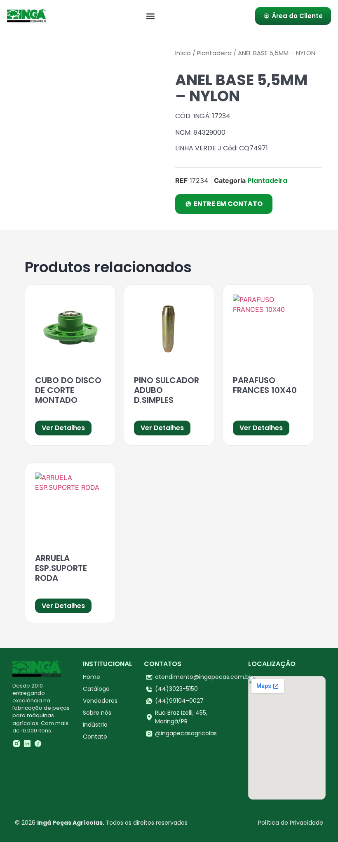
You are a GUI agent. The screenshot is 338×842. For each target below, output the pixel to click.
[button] (150, 16)
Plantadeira (214, 53)
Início (183, 53)
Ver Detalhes (63, 428)
